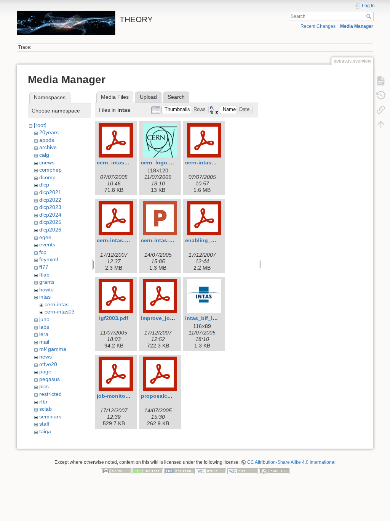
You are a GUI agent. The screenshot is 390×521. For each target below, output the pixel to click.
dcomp (47, 177)
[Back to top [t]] (381, 124)
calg (44, 155)
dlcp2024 (50, 215)
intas (45, 297)
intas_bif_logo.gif (208, 318)
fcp (42, 252)
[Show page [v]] (381, 81)
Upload (148, 97)
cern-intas (57, 304)
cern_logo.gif (158, 162)
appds (46, 140)
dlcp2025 (50, 222)
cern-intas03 (60, 312)
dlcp (44, 185)
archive (48, 147)
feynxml (48, 259)
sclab (45, 409)
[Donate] (148, 471)
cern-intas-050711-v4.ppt (173, 240)
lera (43, 334)
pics (44, 386)
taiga (45, 431)
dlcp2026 (50, 230)
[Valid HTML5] (211, 471)
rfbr (43, 402)
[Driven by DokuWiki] (274, 471)
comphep (50, 170)
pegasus (49, 379)
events (47, 244)
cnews (46, 162)
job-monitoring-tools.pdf (129, 396)
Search (369, 16)
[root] (40, 125)
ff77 (43, 267)
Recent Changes (318, 26)
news (45, 357)
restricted (50, 394)
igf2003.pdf (113, 318)
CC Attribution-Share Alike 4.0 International (291, 462)
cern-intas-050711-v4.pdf (129, 240)
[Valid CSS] (242, 471)
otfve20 (48, 364)
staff (44, 424)
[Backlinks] (381, 110)
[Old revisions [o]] (381, 95)
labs (44, 327)
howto (46, 289)
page (45, 371)
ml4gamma (52, 349)
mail (44, 342)
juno (44, 319)
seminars (50, 416)
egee (45, 237)
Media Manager (356, 26)
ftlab (44, 275)
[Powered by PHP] (179, 471)
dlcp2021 (50, 192)
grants (46, 282)
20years (49, 132)
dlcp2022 (50, 200)
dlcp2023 (50, 207)
